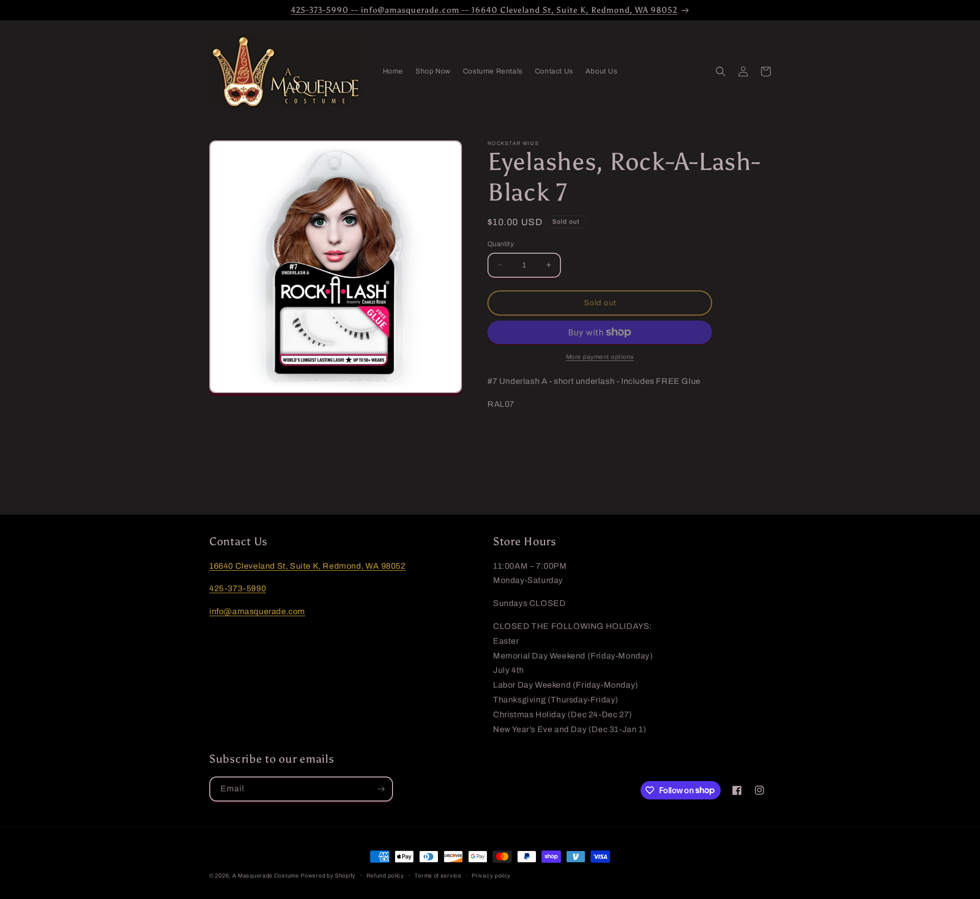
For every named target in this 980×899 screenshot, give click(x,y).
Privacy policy (491, 875)
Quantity (500, 244)
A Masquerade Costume (265, 875)
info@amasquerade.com (257, 611)
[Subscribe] (381, 788)
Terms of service (437, 875)
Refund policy (385, 875)
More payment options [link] (600, 356)
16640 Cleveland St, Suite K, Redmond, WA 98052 (307, 566)
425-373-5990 (237, 589)
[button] (720, 71)
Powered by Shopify (328, 875)
